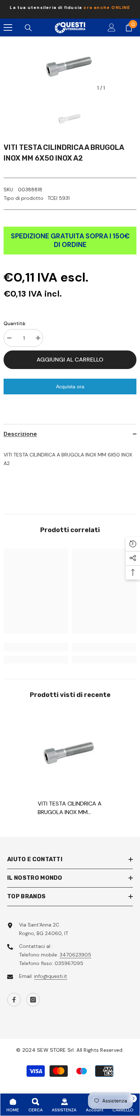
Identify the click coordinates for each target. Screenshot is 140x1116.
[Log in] (112, 27)
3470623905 (75, 954)
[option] (70, 9)
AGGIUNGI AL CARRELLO (70, 359)
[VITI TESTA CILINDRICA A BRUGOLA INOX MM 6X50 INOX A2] (70, 752)
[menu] (8, 27)
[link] (36, 647)
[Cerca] (28, 28)
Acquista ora (70, 386)
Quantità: (15, 323)
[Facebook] (14, 999)
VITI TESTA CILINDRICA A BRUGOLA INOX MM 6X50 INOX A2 (70, 808)
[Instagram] (33, 999)
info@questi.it (50, 976)
